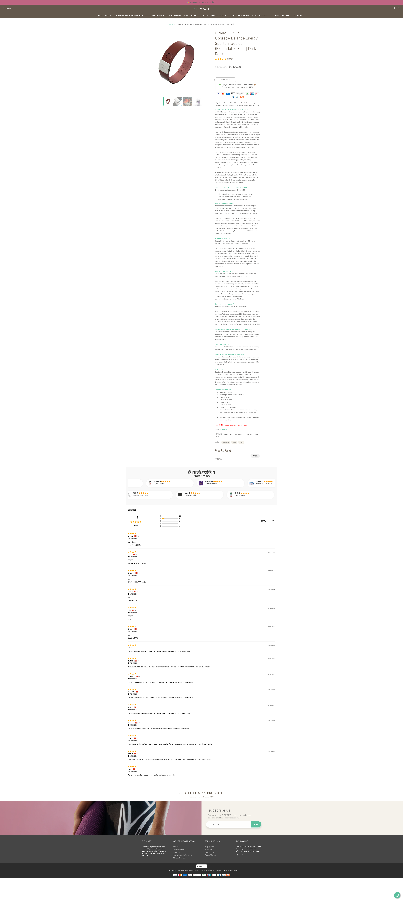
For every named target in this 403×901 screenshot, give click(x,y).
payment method (178, 849)
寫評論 (263, 521)
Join (256, 824)
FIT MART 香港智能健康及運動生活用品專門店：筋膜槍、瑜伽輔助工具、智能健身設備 (197, 870)
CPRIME (223, 429)
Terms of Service (210, 855)
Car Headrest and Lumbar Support (249, 15)
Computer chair (280, 15)
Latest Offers (104, 15)
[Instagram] (242, 855)
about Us (176, 847)
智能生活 (226, 442)
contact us (300, 15)
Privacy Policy (209, 852)
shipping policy (209, 847)
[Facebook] (237, 855)
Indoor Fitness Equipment (182, 15)
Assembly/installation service (182, 855)
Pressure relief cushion (214, 15)
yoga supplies (157, 15)
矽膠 (234, 442)
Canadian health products (130, 15)
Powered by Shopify (231, 870)
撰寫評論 (255, 456)
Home (171, 24)
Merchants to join (179, 858)
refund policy (209, 849)
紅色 (241, 442)
